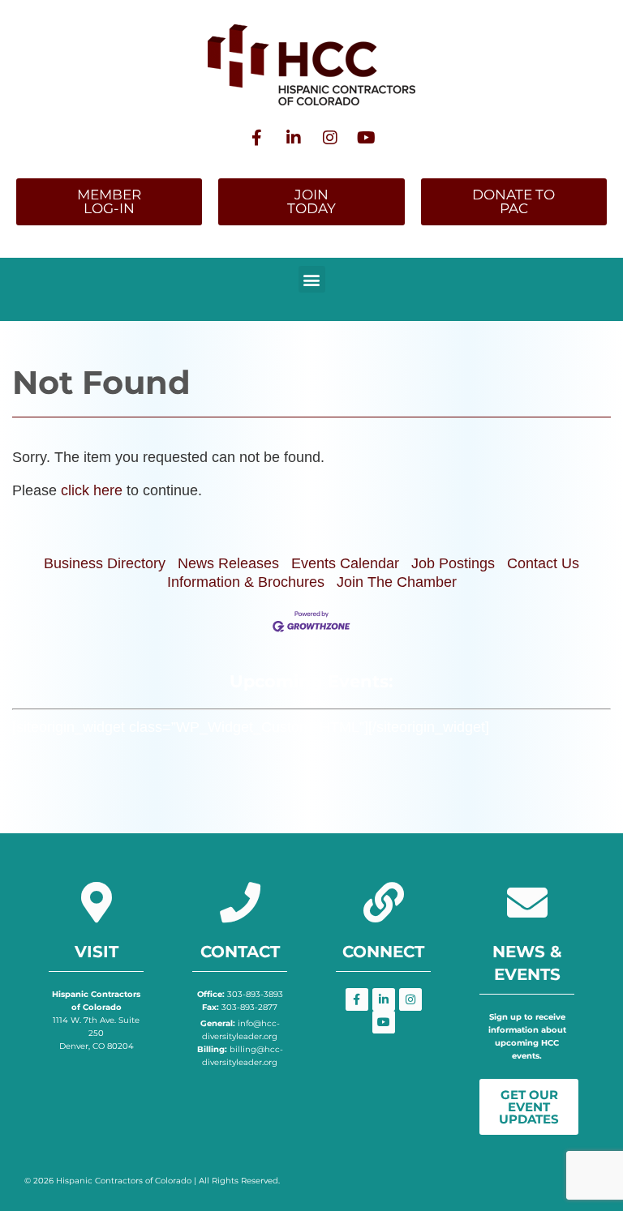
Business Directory (104, 563)
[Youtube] (366, 138)
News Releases (228, 563)
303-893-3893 (240, 994)
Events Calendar (345, 563)
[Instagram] (330, 138)
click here (91, 490)
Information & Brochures (245, 582)
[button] (312, 279)
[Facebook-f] (257, 138)
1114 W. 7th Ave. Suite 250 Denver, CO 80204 (96, 1020)
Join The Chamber (397, 582)
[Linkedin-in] (293, 138)
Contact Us (543, 563)
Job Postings (453, 563)
